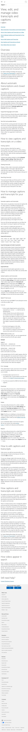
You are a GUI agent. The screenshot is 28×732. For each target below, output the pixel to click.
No (17, 587)
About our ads (13, 729)
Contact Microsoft (8, 727)
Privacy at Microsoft (5, 707)
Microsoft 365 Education (6, 643)
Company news (4, 705)
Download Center (4, 618)
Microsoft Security (5, 660)
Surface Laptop (4, 596)
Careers (3, 701)
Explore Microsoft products (6, 607)
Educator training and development (7, 648)
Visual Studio (4, 695)
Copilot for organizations (6, 603)
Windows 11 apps (4, 609)
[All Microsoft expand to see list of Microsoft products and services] (1, 1)
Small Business (4, 673)
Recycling (8, 729)
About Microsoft (4, 703)
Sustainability (4, 716)
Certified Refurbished (5, 626)
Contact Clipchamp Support (7, 581)
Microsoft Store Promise (6, 628)
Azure (3, 679)
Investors (3, 709)
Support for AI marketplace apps (7, 686)
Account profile (4, 615)
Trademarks (22, 727)
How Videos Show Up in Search (8, 44)
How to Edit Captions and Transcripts (9, 39)
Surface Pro (3, 594)
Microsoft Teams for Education (7, 641)
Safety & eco (4, 729)
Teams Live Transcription (9, 73)
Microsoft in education (5, 637)
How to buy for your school (6, 645)
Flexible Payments (5, 631)
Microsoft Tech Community (6, 688)
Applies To (4, 22)
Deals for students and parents (7, 650)
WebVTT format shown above (17, 378)
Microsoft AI (4, 658)
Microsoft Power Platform (6, 667)
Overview (3, 27)
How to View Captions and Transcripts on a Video (12, 32)
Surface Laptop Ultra (5, 598)
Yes (10, 587)
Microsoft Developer (5, 682)
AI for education (4, 652)
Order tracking (4, 624)
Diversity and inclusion (5, 712)
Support (3, 4)
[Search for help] (5, 2)
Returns (3, 622)
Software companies (5, 692)
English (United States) (7, 720)
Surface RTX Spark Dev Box (6, 601)
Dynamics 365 (4, 662)
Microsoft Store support (5, 620)
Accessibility (4, 714)
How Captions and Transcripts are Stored (10, 42)
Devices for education (5, 639)
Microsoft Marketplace (5, 690)
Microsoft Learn (4, 684)
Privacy (13, 727)
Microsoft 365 (4, 665)
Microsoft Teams (4, 669)
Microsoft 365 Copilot (5, 671)
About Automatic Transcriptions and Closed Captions (13, 29)
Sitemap (3, 727)
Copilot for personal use (6, 605)
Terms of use (17, 727)
